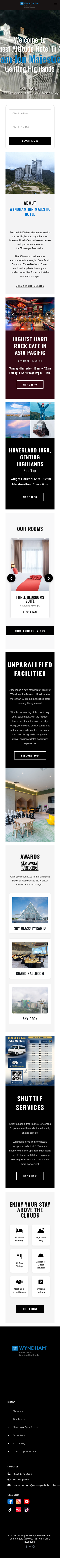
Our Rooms (30, 528)
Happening (19, 1443)
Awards (30, 856)
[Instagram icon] (33, 1546)
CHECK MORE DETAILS (30, 285)
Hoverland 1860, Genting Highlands (30, 457)
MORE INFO (30, 384)
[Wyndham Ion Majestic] (30, 5)
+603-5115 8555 (22, 1473)
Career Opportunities (24, 1451)
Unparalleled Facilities (30, 669)
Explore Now (30, 755)
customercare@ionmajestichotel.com (32, 1485)
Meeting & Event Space (25, 1427)
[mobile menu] (55, 5)
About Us (18, 1411)
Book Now (30, 1309)
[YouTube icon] (30, 1546)
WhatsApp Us (20, 1479)
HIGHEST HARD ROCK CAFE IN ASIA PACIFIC (30, 345)
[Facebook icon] (26, 1546)
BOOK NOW (30, 1176)
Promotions (19, 1435)
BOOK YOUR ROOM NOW (30, 631)
